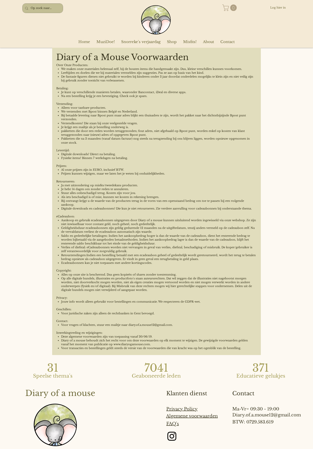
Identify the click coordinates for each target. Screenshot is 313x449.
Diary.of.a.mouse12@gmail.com (266, 414)
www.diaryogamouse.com (131, 344)
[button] (230, 7)
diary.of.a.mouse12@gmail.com (150, 325)
